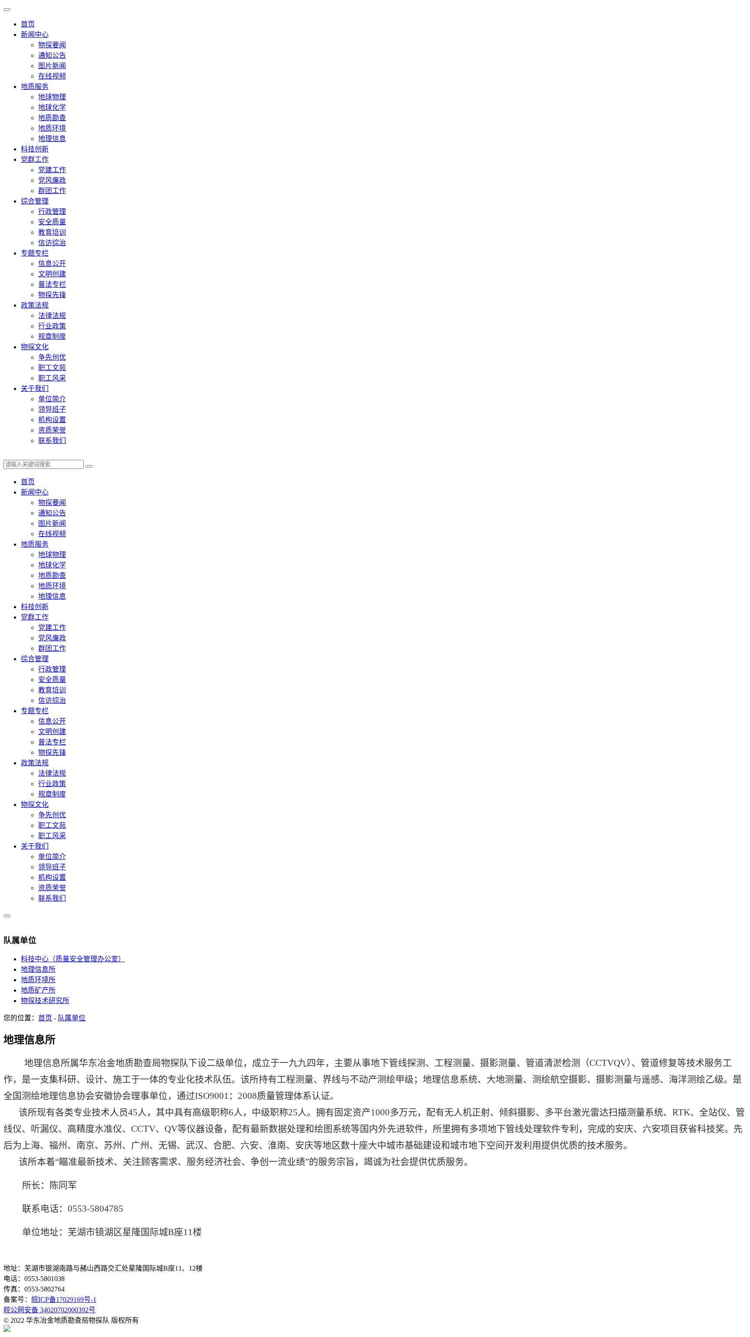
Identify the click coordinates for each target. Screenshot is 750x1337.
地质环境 (52, 128)
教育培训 (52, 232)
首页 (28, 24)
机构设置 (52, 419)
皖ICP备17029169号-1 (63, 1299)
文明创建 (52, 274)
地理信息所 (38, 969)
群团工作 (52, 190)
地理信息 (52, 138)
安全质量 (52, 222)
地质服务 (35, 86)
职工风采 (52, 378)
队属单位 (72, 1018)
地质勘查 (52, 117)
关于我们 (35, 388)
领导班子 (52, 409)
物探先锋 (52, 294)
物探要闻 (52, 45)
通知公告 (52, 55)
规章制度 (52, 336)
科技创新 (35, 149)
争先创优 (52, 357)
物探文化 (35, 347)
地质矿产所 (38, 990)
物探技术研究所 (45, 1000)
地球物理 (52, 97)
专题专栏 (35, 253)
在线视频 (52, 76)
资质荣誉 (52, 430)
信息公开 (52, 263)
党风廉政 (52, 180)
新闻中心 (35, 34)
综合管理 (35, 201)
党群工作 (35, 159)
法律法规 (52, 315)
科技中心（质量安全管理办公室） (73, 959)
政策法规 (35, 305)
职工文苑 (52, 367)
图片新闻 (52, 65)
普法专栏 (52, 284)
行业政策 (52, 326)
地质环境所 (38, 979)
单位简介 (52, 399)
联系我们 (52, 440)
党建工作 (52, 170)
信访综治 (52, 242)
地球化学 (52, 107)
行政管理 (52, 211)
